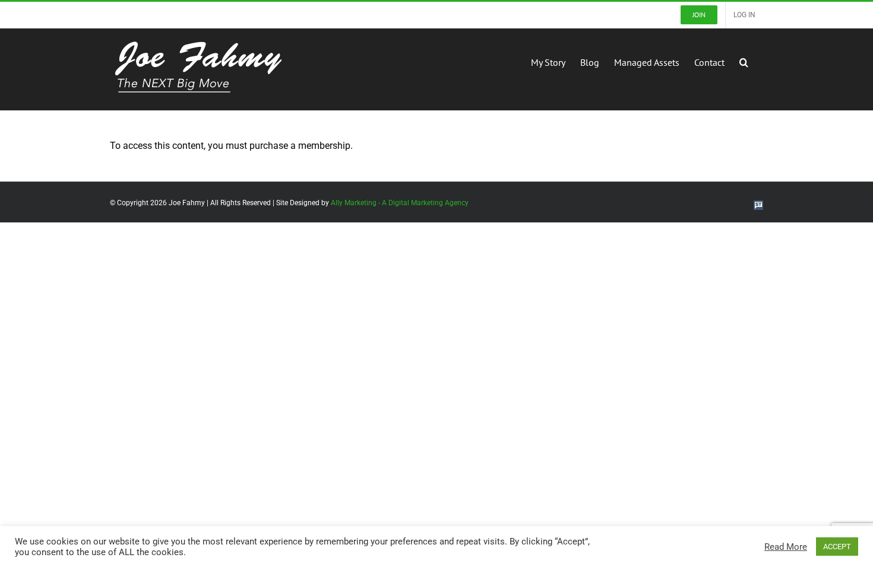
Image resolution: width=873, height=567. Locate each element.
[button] (743, 61)
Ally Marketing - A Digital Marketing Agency (400, 203)
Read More (785, 546)
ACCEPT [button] (837, 546)
